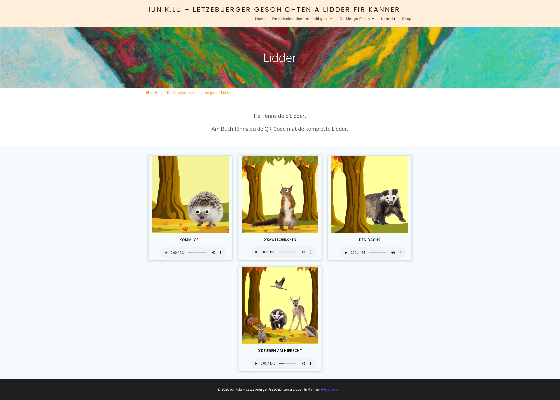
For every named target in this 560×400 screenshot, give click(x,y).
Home (260, 18)
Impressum (333, 389)
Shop (406, 18)
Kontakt (388, 18)
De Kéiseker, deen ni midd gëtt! (192, 92)
